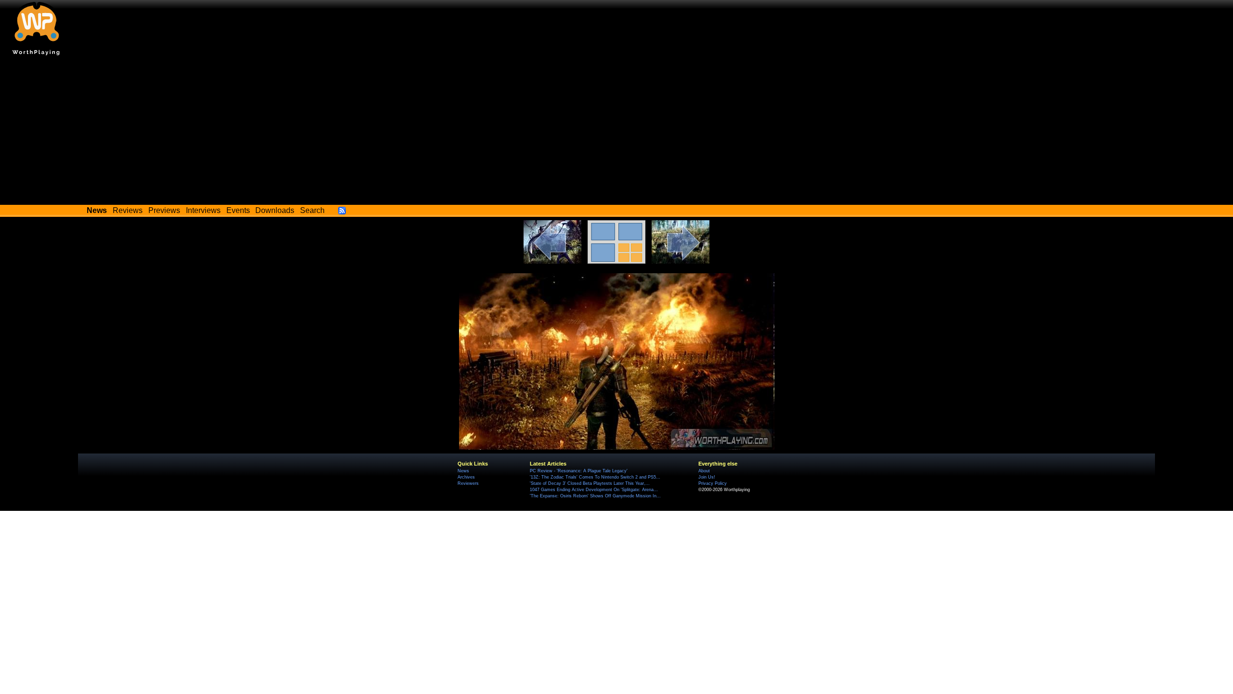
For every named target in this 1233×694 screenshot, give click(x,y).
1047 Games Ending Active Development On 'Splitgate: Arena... (594, 489)
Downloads (274, 210)
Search (312, 210)
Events (238, 210)
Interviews (203, 210)
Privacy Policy (712, 483)
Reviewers (468, 483)
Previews (164, 210)
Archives (466, 477)
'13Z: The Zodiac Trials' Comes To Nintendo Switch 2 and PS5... (595, 477)
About (704, 470)
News (463, 470)
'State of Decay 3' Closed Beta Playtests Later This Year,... (590, 483)
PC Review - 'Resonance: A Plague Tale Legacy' (579, 470)
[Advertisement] (616, 132)
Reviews (128, 210)
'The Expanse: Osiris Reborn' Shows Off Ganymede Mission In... (595, 496)
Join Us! (706, 477)
